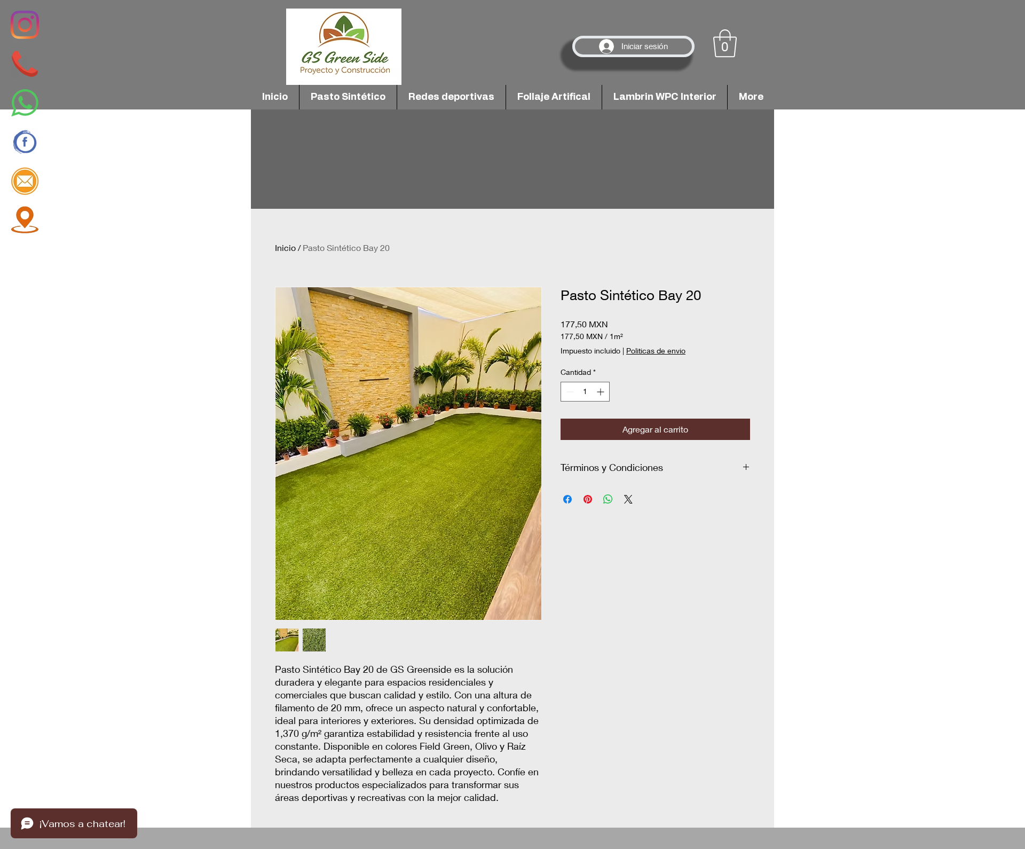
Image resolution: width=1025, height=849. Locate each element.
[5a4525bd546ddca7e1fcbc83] (25, 64)
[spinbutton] (585, 391)
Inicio (285, 247)
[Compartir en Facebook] (567, 499)
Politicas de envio (655, 350)
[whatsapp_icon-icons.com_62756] (25, 103)
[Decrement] (568, 391)
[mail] (25, 181)
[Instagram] (25, 25)
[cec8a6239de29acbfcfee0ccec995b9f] (25, 142)
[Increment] (601, 391)
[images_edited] (25, 220)
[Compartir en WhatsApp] (608, 499)
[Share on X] (628, 499)
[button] (725, 43)
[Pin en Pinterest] (587, 499)
